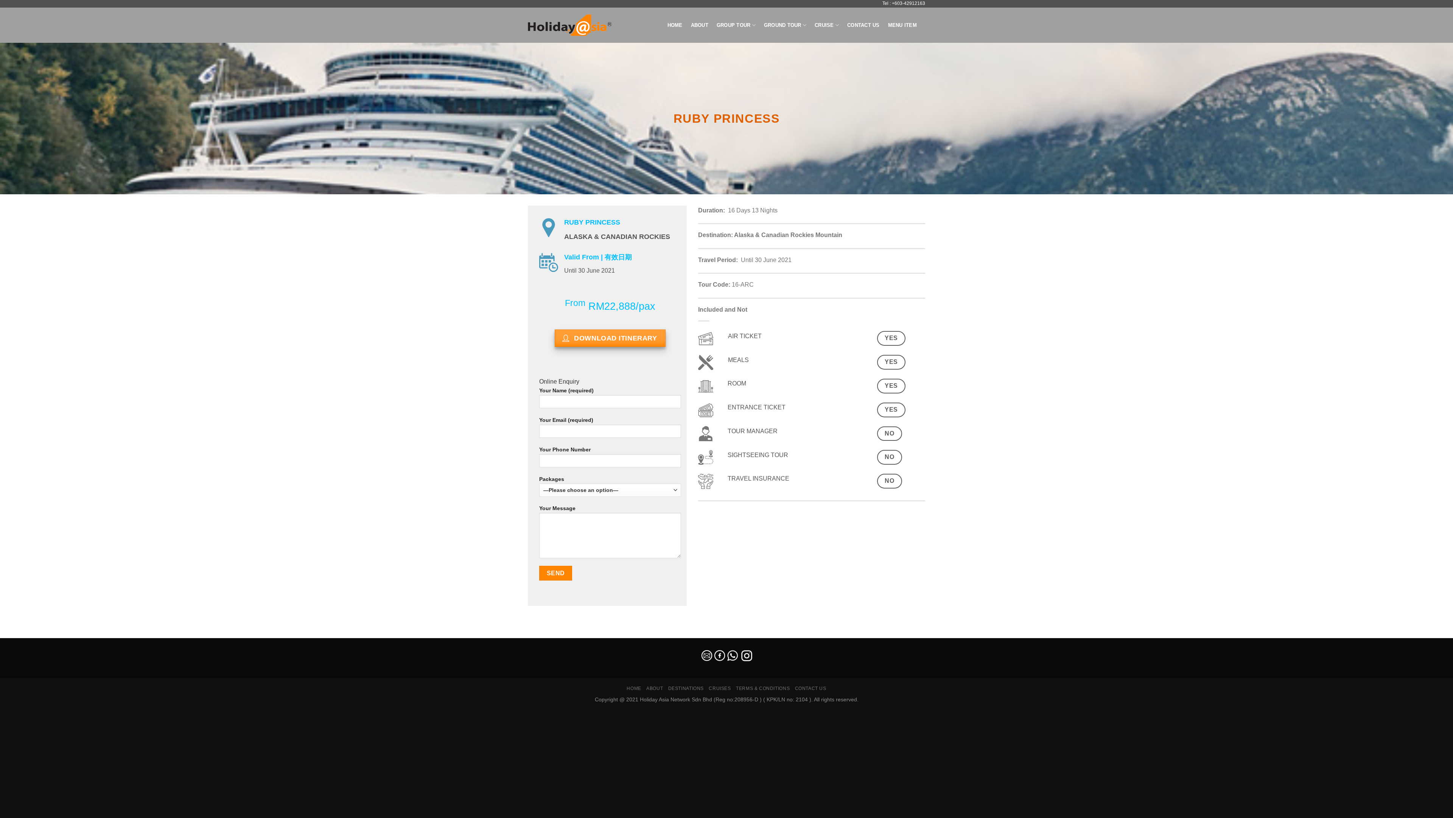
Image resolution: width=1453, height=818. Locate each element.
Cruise (824, 25)
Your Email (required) (566, 420)
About (699, 25)
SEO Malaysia (16, 634)
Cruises (720, 688)
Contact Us (863, 25)
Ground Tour (782, 25)
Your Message (557, 508)
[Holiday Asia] (570, 25)
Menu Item (902, 25)
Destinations (686, 688)
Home (675, 25)
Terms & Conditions (763, 688)
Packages (551, 479)
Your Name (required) (566, 390)
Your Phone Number (565, 449)
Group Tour (734, 25)
